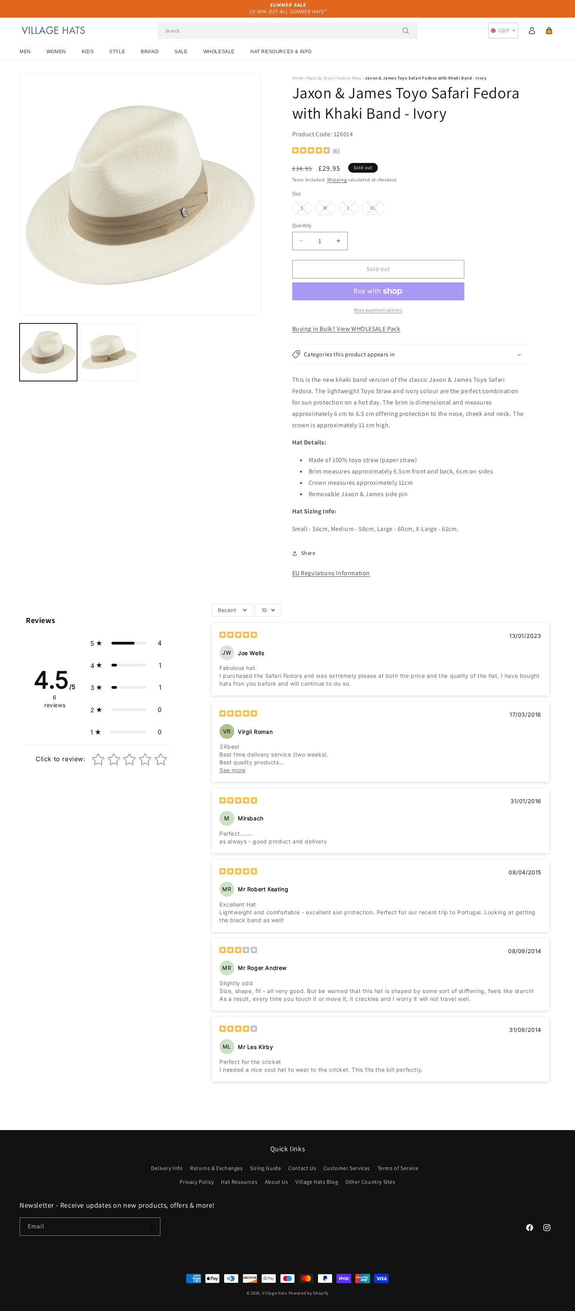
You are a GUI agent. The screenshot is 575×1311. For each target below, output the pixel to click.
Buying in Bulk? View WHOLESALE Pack (346, 329)
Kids (87, 51)
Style (117, 51)
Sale (180, 51)
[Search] (405, 30)
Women (56, 51)
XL (377, 209)
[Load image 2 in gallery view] (109, 352)
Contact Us (302, 1168)
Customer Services (346, 1168)
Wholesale (219, 51)
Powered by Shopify (309, 1293)
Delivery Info (167, 1168)
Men (25, 51)
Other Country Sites (370, 1181)
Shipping (337, 179)
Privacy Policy (197, 1181)
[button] (549, 30)
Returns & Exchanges (216, 1168)
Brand (150, 51)
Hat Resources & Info (281, 51)
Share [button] (308, 552)
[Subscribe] (151, 1227)
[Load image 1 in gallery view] (48, 352)
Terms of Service (398, 1168)
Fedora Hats (349, 78)
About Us (276, 1181)
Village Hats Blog (316, 1181)
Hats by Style (320, 78)
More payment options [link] (378, 310)
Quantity (302, 225)
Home (298, 78)
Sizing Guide (265, 1168)
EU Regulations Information (331, 573)
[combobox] (288, 31)
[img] (311, 151)
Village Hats (274, 1293)
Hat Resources (239, 1181)
